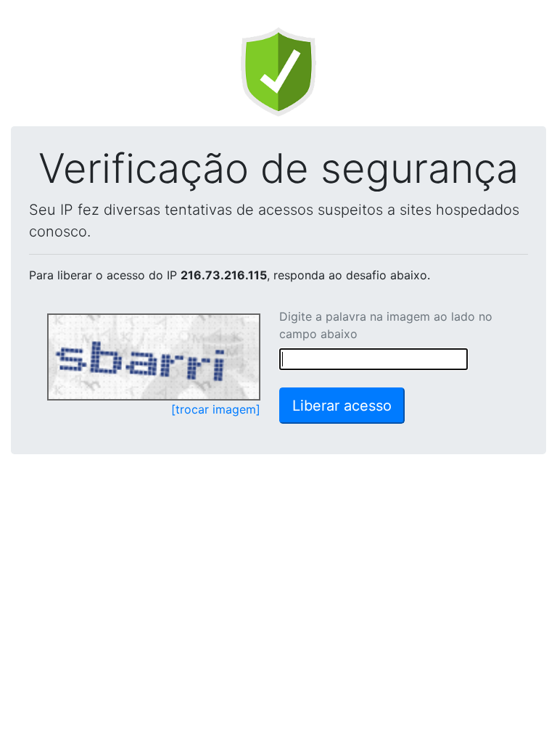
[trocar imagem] (215, 409)
